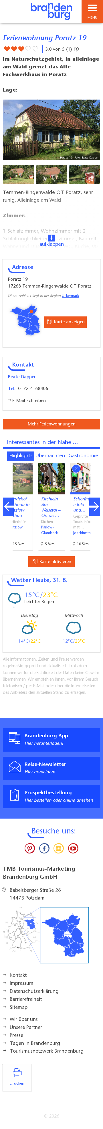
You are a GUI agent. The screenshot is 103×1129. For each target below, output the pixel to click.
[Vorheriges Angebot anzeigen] (8, 507)
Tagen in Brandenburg (35, 1043)
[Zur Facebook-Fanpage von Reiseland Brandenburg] (44, 850)
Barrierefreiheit (26, 999)
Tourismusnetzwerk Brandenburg (47, 1051)
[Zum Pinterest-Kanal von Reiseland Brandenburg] (30, 850)
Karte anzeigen (69, 322)
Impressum (21, 983)
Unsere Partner (26, 1027)
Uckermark (70, 296)
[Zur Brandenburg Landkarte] (46, 938)
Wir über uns (24, 1019)
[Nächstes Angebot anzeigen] (94, 507)
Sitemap (18, 1007)
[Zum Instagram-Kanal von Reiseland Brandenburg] (59, 850)
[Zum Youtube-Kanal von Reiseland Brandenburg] (73, 850)
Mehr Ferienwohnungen (52, 424)
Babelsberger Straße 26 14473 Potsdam (35, 894)
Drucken (17, 1084)
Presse (16, 1035)
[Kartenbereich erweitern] (94, 459)
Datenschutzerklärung (34, 991)
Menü (92, 17)
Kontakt (18, 975)
